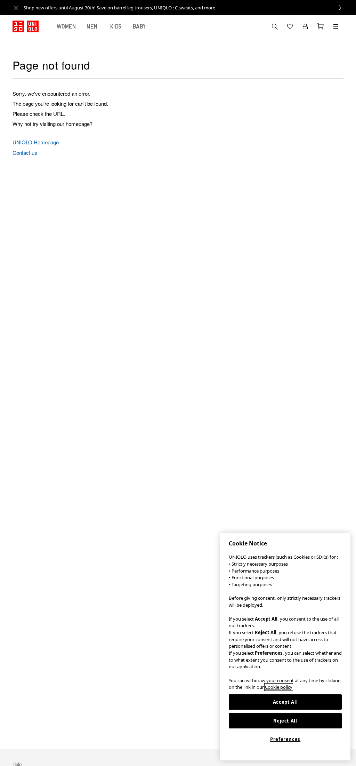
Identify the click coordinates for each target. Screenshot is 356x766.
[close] (16, 7)
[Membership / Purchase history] (305, 26)
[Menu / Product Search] (335, 26)
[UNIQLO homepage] (26, 26)
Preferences (285, 739)
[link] (186, 7)
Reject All (285, 721)
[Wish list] (290, 26)
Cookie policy (278, 687)
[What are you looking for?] (274, 26)
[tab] (66, 26)
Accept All (285, 702)
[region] (285, 646)
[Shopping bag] (320, 26)
